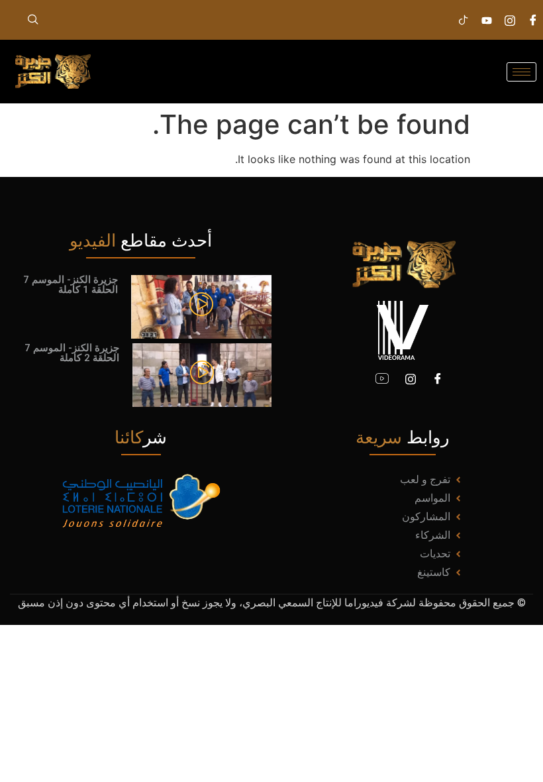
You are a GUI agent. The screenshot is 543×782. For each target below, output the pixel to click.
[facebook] (533, 20)
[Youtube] (487, 20)
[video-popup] (201, 306)
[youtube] (382, 379)
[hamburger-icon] (521, 72)
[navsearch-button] (33, 20)
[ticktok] (463, 20)
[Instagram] (510, 20)
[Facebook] (437, 379)
